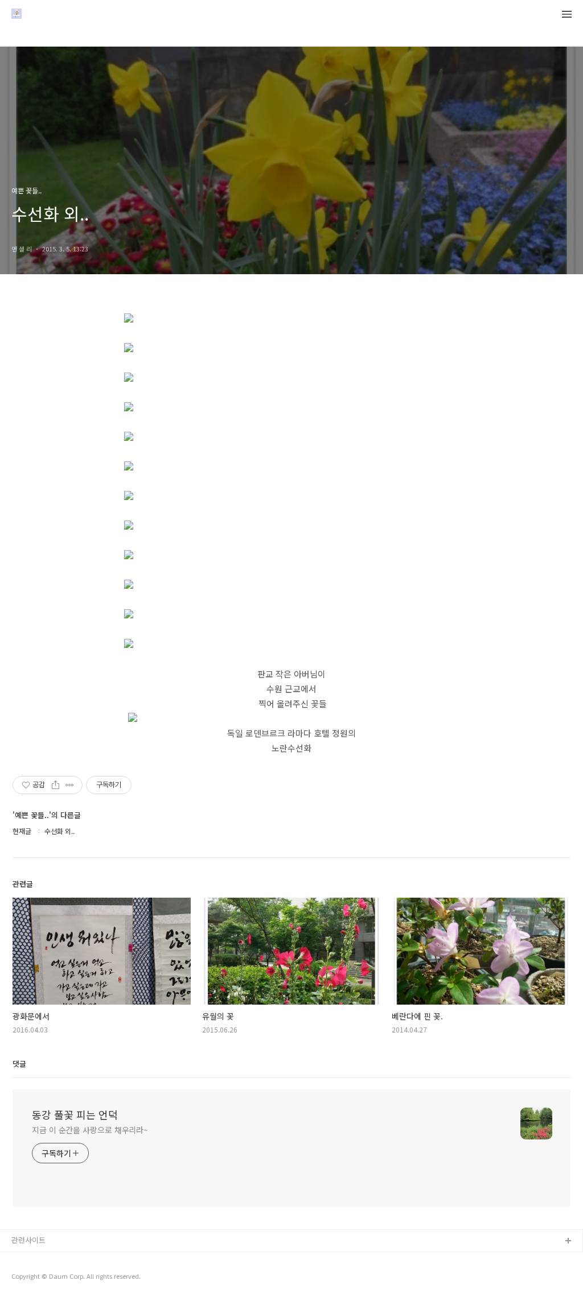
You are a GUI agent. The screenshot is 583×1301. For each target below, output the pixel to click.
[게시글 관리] (70, 785)
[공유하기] (55, 785)
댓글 (19, 1063)
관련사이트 (28, 1239)
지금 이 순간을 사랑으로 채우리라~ (90, 1129)
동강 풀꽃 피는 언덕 (75, 1114)
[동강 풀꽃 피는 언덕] (16, 15)
